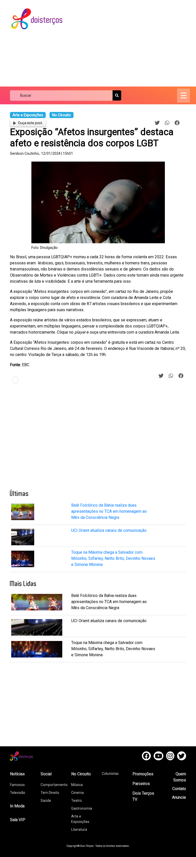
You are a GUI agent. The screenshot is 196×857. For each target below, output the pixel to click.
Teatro (76, 800)
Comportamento (54, 785)
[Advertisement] (133, 43)
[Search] (117, 95)
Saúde (46, 800)
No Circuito (81, 774)
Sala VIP (17, 819)
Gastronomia (81, 808)
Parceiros (141, 783)
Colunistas (110, 774)
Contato (179, 788)
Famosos (17, 785)
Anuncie (179, 797)
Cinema (77, 793)
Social (46, 774)
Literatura (79, 829)
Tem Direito (50, 793)
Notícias (17, 774)
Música (77, 785)
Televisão (17, 793)
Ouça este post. (30, 123)
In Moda (17, 806)
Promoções (142, 774)
